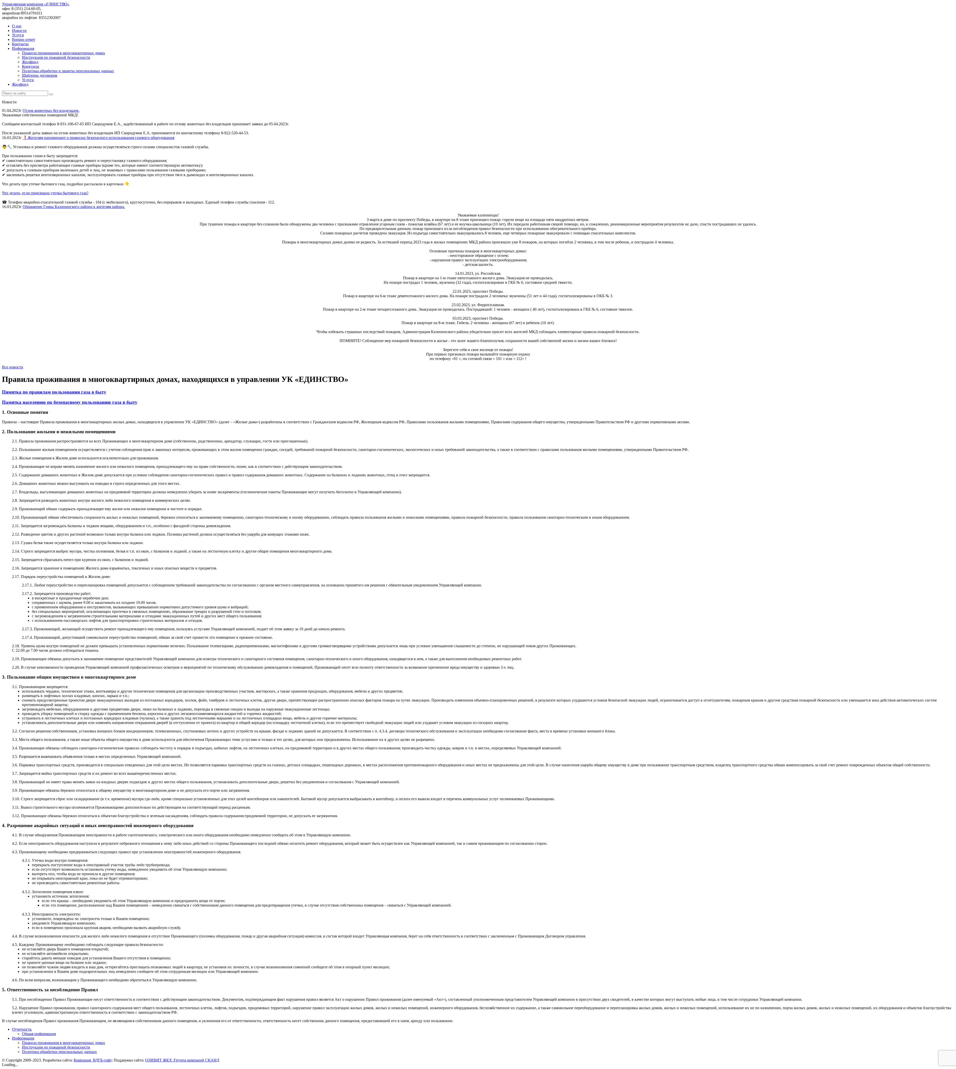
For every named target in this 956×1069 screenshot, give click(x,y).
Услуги (18, 35)
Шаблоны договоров (39, 75)
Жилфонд (30, 62)
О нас (17, 26)
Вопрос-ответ (23, 39)
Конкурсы (30, 66)
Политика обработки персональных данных (59, 1052)
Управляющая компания (35, 4)
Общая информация (39, 1034)
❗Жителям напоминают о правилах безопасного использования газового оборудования (98, 138)
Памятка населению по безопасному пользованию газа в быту (69, 402)
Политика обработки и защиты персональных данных (68, 71)
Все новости (12, 367)
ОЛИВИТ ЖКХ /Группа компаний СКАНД (182, 1060)
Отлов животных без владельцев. (51, 110)
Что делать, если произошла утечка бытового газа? (45, 193)
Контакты (20, 44)
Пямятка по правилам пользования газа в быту (54, 392)
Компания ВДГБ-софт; (93, 1060)
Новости (19, 30)
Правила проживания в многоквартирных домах (63, 53)
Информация (23, 48)
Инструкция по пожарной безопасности (56, 57)
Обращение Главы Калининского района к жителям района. (74, 207)
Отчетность (22, 1029)
